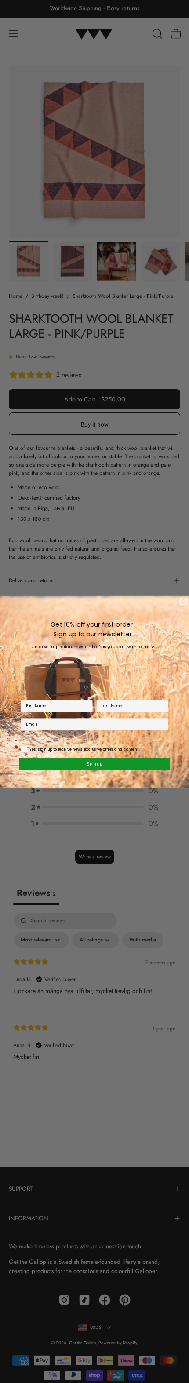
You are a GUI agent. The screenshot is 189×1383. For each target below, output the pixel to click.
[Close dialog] (183, 601)
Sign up (95, 763)
